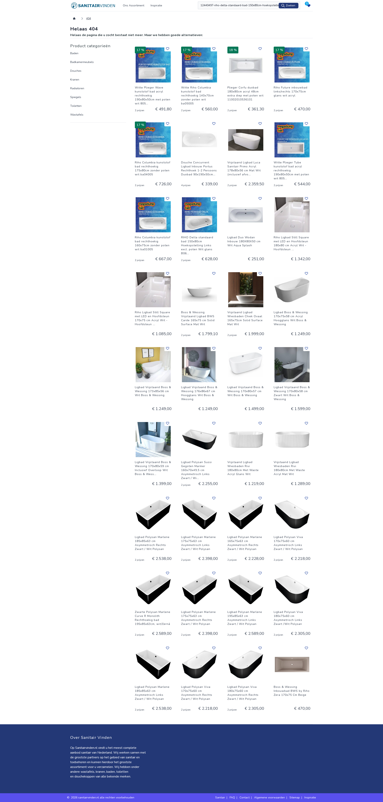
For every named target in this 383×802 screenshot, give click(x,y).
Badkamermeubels (82, 62)
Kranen (74, 79)
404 (88, 18)
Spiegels (75, 97)
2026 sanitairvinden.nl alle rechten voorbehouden (103, 797)
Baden (74, 53)
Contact (245, 797)
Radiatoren (77, 88)
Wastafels (76, 115)
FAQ (232, 797)
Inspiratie (156, 5)
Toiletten (76, 106)
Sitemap (294, 797)
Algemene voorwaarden (269, 797)
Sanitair (220, 797)
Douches (75, 71)
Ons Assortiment (133, 5)
